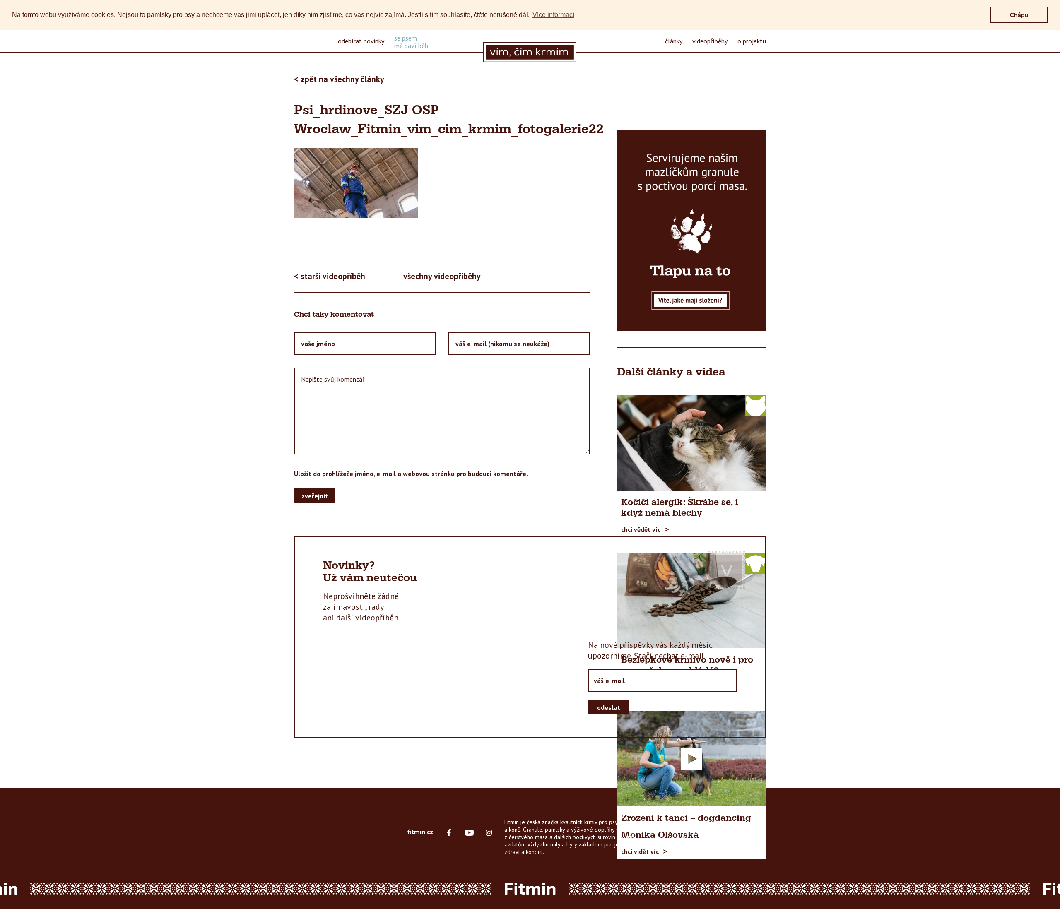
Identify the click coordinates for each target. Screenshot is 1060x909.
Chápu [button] (1019, 15)
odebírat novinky (361, 41)
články (673, 41)
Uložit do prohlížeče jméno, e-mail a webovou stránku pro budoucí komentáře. (411, 473)
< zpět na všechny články (339, 79)
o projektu (751, 41)
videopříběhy (710, 41)
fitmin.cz (420, 831)
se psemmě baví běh (411, 41)
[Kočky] (755, 405)
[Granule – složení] (691, 230)
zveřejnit (314, 496)
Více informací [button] (553, 14)
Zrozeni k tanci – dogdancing (686, 818)
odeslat (608, 707)
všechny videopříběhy (442, 276)
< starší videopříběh (329, 276)
